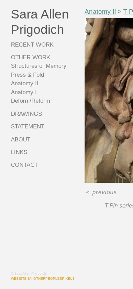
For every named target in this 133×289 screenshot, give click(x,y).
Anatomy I (23, 92)
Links (19, 152)
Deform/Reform (31, 100)
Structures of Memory (38, 66)
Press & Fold (27, 74)
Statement (27, 126)
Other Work (29, 57)
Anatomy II (24, 83)
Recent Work (31, 44)
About (21, 139)
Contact (24, 164)
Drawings (26, 113)
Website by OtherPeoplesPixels (43, 278)
